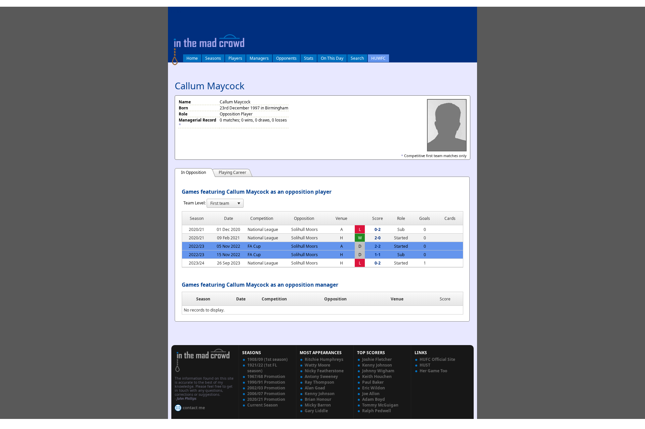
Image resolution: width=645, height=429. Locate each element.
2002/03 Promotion (266, 388)
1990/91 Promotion (266, 382)
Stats (308, 58)
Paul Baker (373, 382)
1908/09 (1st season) (267, 359)
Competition (274, 299)
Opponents (286, 58)
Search (357, 58)
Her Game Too (433, 371)
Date (241, 299)
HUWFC (378, 58)
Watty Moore (317, 365)
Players (235, 58)
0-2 (378, 229)
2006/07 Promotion (266, 393)
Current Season (262, 405)
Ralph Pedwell (376, 411)
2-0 (378, 238)
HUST (425, 365)
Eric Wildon (373, 388)
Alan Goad (315, 388)
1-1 (378, 254)
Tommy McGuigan (380, 405)
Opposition (335, 299)
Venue (397, 299)
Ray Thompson (319, 382)
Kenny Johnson (320, 393)
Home (192, 58)
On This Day (332, 58)
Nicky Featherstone (324, 371)
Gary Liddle (316, 411)
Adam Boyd (373, 399)
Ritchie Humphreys (324, 359)
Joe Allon (371, 393)
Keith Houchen (377, 376)
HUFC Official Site (437, 359)
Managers (259, 58)
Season (203, 299)
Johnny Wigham (378, 371)
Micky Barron (318, 405)
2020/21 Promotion (266, 399)
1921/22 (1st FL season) (262, 368)
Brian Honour (318, 399)
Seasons (213, 58)
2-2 (378, 246)
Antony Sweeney (321, 376)
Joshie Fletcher (377, 359)
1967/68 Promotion (266, 376)
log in (175, 11)
